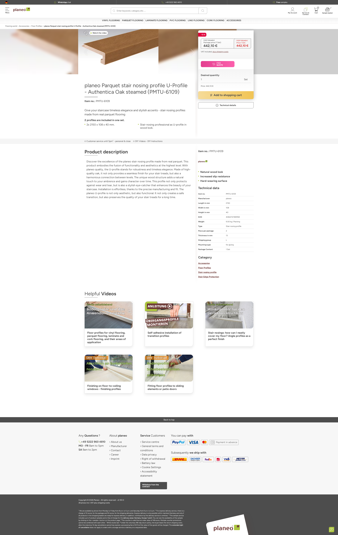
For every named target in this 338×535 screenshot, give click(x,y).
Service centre (150, 441)
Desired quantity (210, 75)
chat (64, 2)
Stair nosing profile (207, 272)
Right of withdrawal (153, 458)
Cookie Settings (151, 467)
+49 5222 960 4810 (173, 2)
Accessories (24, 26)
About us (116, 441)
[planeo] (226, 161)
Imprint (115, 458)
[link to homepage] (21, 10)
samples (281, 2)
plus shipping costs (220, 52)
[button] (6, 2)
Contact (116, 450)
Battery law (148, 463)
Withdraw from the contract (150, 485)
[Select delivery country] (6, 2)
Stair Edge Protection (208, 276)
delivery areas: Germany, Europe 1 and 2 (137, 518)
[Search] (114, 10)
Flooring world (11, 26)
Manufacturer (119, 446)
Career (115, 454)
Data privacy (149, 454)
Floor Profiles (36, 26)
